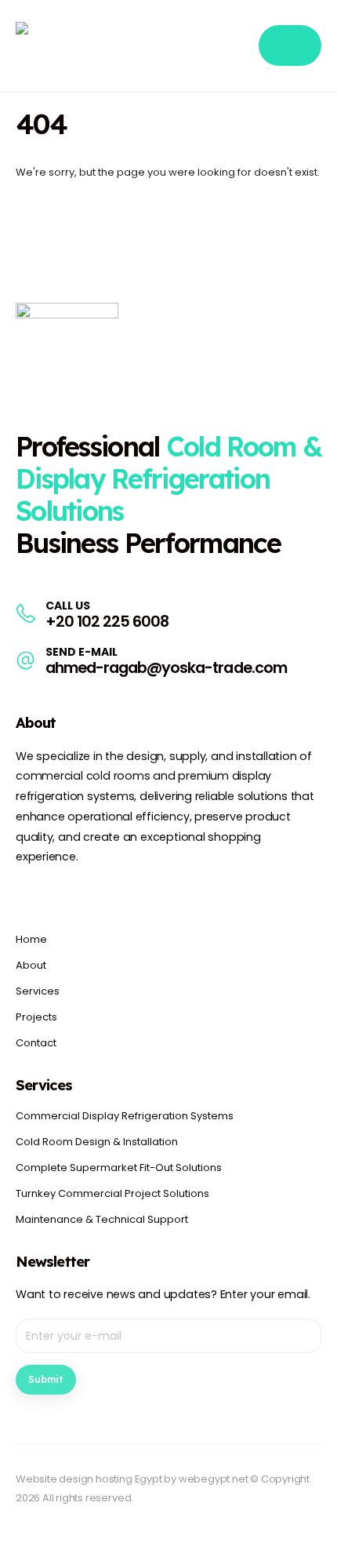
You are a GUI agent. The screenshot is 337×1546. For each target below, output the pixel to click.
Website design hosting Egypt (89, 1478)
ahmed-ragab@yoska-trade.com (166, 667)
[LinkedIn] (113, 894)
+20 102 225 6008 (106, 621)
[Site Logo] (94, 46)
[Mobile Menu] (290, 45)
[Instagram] (85, 894)
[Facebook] (29, 894)
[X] (57, 894)
